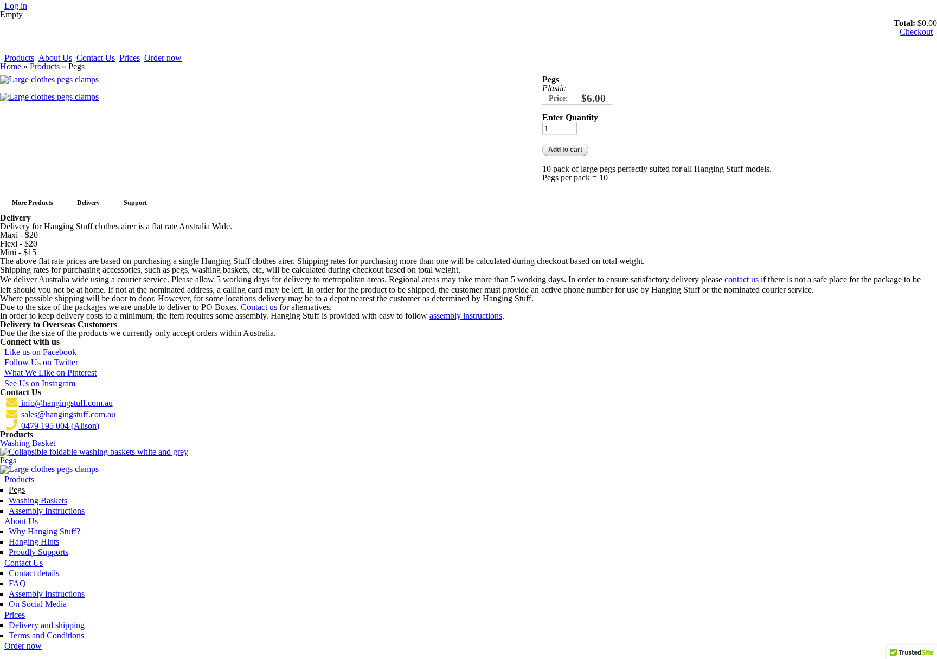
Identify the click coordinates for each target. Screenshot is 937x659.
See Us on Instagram (39, 383)
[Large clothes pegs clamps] (49, 79)
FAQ (17, 583)
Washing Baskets (38, 500)
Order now (163, 58)
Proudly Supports (38, 552)
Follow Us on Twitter (41, 362)
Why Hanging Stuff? (44, 531)
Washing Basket (27, 443)
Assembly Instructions (47, 510)
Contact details (34, 573)
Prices (129, 58)
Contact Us (95, 58)
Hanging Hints (34, 541)
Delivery (88, 202)
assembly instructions (465, 315)
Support (135, 202)
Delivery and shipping (47, 625)
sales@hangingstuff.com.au (67, 414)
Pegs (8, 460)
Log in (15, 5)
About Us (55, 58)
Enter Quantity (570, 117)
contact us (741, 279)
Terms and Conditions (46, 635)
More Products (32, 202)
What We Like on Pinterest (50, 372)
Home (10, 66)
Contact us (259, 307)
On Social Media (38, 604)
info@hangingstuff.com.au (66, 403)
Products (19, 58)
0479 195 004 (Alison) (59, 425)
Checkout (916, 31)
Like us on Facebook (40, 352)
